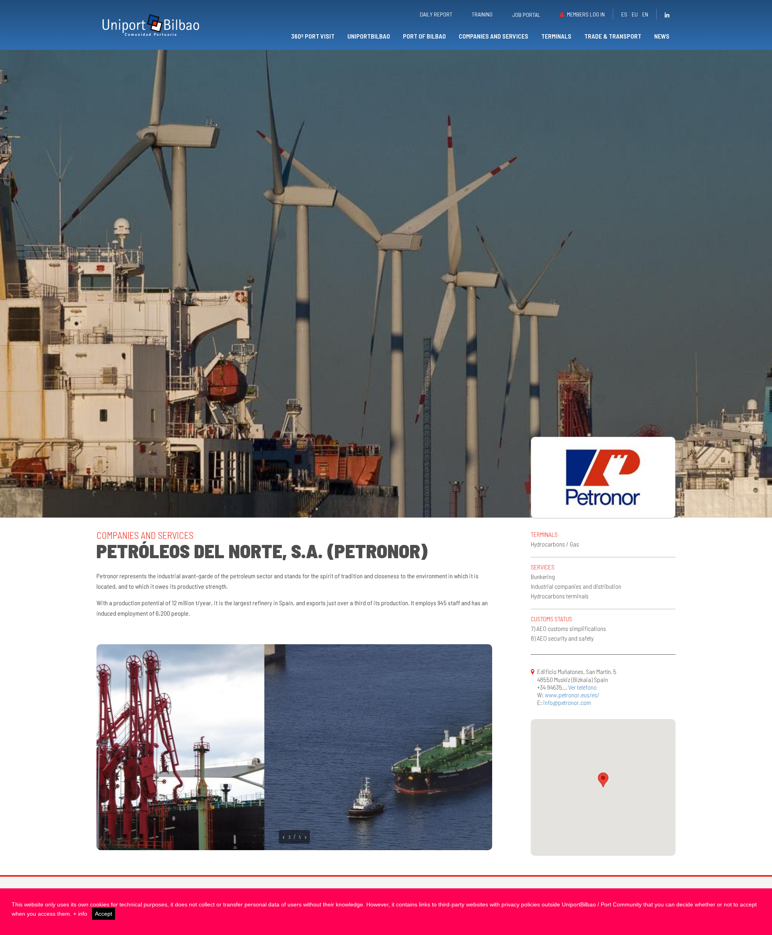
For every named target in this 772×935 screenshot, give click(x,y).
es (624, 14)
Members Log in (586, 14)
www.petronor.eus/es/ (572, 695)
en (645, 14)
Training (482, 14)
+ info (80, 913)
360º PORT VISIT (313, 36)
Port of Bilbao (424, 36)
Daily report (436, 14)
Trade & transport (612, 36)
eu (635, 14)
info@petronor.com (567, 702)
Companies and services (493, 36)
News (661, 36)
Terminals (556, 36)
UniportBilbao (368, 36)
